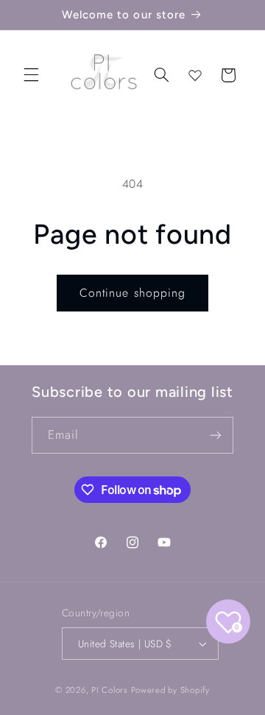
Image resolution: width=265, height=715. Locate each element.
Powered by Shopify (170, 690)
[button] (31, 75)
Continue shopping (133, 292)
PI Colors (109, 690)
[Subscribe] (216, 435)
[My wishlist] (195, 75)
